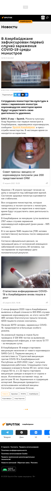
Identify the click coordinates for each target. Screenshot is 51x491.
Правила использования (28, 447)
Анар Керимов (19, 398)
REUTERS (6, 90)
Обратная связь (23, 462)
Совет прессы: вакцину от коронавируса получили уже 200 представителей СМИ (23, 175)
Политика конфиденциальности (14, 450)
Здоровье (14, 394)
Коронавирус (7, 398)
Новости (5, 394)
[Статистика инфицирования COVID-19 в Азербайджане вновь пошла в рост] (25, 272)
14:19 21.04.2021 (7, 58)
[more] (46, 183)
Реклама (34, 462)
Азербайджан (33, 394)
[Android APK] (8, 469)
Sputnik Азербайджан (24, 127)
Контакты (14, 447)
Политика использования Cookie (14, 453)
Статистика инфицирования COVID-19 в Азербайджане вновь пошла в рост (25, 294)
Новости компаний (8, 462)
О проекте (5, 447)
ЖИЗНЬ (23, 394)
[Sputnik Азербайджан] (7, 18)
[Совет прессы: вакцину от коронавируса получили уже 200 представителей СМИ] (25, 153)
